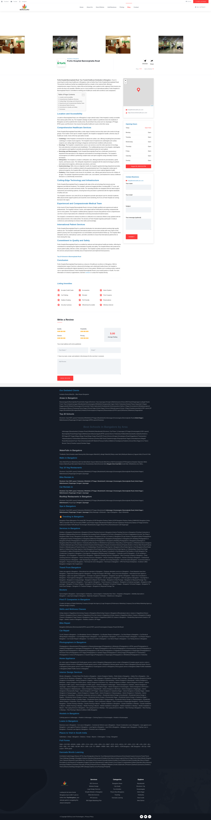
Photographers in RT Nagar (78, 652)
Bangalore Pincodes (77, 520)
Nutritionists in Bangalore (80, 532)
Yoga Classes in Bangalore (81, 617)
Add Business (111, 7)
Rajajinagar (136, 402)
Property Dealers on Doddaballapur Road (88, 547)
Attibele (111, 441)
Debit (63, 756)
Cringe (131, 758)
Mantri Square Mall (92, 462)
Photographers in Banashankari (69, 646)
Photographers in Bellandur (111, 646)
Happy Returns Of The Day (78, 756)
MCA (82, 746)
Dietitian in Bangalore (66, 532)
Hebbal (84, 410)
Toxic (61, 760)
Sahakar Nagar (85, 443)
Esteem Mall (63, 464)
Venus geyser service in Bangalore (125, 666)
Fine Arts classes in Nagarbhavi (100, 615)
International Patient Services (67, 105)
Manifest (90, 758)
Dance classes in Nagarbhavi (81, 615)
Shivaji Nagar (92, 408)
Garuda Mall (102, 462)
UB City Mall (82, 462)
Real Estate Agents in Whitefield (103, 549)
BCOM (78, 746)
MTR (112, 746)
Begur (77, 436)
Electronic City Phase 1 (110, 431)
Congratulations (127, 762)
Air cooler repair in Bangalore (68, 662)
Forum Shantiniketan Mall (89, 464)
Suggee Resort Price (102, 524)
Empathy (104, 758)
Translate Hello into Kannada (72, 522)
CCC (133, 744)
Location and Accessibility (66, 97)
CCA (87, 744)
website (87, 272)
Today (127, 127)
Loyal (76, 760)
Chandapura (118, 441)
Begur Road (83, 436)
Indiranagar (109, 418)
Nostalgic (72, 758)
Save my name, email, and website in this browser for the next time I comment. (81, 356)
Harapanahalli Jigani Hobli (110, 404)
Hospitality (83, 329)
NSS (61, 746)
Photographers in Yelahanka (139, 654)
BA (149, 744)
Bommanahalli (131, 434)
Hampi (88, 736)
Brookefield (67, 410)
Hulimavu (91, 438)
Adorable (139, 762)
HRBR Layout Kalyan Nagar (90, 522)
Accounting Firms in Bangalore (98, 534)
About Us (90, 7)
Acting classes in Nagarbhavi (68, 613)
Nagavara (100, 410)
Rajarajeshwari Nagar (123, 438)
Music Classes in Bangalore (137, 615)
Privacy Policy (89, 816)
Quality (59, 329)
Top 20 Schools (67, 414)
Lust (68, 762)
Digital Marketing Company (80, 603)
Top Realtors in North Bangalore (135, 551)
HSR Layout (145, 408)
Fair (124, 756)
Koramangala (91, 404)
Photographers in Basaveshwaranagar (90, 646)
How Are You (99, 756)
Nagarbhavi (133, 436)
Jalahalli (138, 434)
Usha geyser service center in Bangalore (80, 666)
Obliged (104, 764)
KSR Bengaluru (125, 746)
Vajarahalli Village (140, 404)
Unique (119, 762)
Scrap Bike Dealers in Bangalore (91, 536)
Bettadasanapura (144, 406)
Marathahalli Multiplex (106, 522)
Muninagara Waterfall (92, 454)
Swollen (147, 764)
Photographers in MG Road (95, 650)
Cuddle (106, 762)
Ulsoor (111, 434)
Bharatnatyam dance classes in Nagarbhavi (130, 613)
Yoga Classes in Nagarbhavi (98, 617)
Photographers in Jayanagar (73, 648)
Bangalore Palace (65, 520)
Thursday (128, 146)
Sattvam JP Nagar (137, 522)
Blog (128, 7)
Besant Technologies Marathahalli (85, 524)
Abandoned (99, 762)
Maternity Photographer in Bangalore (101, 538)
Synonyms (141, 764)
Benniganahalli (76, 410)
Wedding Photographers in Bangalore (125, 540)
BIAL (108, 746)
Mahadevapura (115, 408)
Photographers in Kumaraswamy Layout (128, 648)
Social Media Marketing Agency (141, 603)
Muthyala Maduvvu (127, 454)
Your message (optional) (133, 217)
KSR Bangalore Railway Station (103, 520)
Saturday (128, 155)
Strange (86, 766)
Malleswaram (87, 434)
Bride (134, 762)
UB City (144, 746)
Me (139, 760)
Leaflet (152, 105)
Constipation (79, 762)
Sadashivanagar (72, 404)
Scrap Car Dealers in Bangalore (111, 536)
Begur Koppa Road (94, 436)
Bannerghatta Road (74, 402)
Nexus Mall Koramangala (114, 462)
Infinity (124, 760)
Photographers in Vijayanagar (103, 654)
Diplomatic (121, 764)
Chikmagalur (101, 736)
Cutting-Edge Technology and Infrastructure (70, 101)
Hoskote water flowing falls (77, 454)
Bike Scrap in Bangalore (74, 536)
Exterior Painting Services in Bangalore (100, 532)
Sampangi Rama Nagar (80, 408)
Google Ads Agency (94, 603)
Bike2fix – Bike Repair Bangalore (79, 394)
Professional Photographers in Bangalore (101, 540)
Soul (135, 758)
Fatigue (86, 762)
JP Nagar (94, 418)
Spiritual (134, 764)
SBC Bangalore (135, 746)
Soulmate (75, 764)
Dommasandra (114, 406)
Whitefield (98, 404)
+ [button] (125, 80)
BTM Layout (117, 410)
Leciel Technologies (78, 816)
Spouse (66, 760)
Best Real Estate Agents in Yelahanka (78, 543)
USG (95, 744)
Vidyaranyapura (66, 438)
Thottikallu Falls (64, 454)
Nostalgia (78, 758)
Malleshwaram (116, 402)
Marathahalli (82, 404)
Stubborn (68, 764)
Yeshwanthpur (76, 438)
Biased (149, 762)
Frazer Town (63, 404)
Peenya (101, 441)
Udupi (69, 736)
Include (129, 760)
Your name (129, 183)
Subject (128, 206)
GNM (61, 744)
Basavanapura (108, 410)
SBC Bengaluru (88, 520)
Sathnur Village (124, 406)
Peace (99, 764)
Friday (127, 151)
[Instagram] (149, 816)
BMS (72, 746)
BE (137, 744)
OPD (83, 744)
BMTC (117, 746)
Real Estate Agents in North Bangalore (82, 549)
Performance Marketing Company (121, 603)
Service (59, 335)
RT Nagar (72, 436)
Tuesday (128, 137)
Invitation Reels (64, 394)
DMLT (108, 744)
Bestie (143, 758)
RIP (82, 766)
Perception (63, 762)
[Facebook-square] (141, 816)
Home (81, 7)
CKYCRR (67, 744)
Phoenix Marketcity (72, 462)
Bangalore (63, 627)
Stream (66, 766)
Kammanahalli (86, 441)
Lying (116, 758)
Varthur (106, 441)
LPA (141, 744)
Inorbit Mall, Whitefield (128, 464)
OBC (65, 746)
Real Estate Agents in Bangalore (110, 547)
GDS (129, 744)
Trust (142, 756)
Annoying (62, 764)
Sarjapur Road (83, 431)
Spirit (91, 766)
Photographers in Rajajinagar (130, 650)
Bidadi (71, 406)
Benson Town (66, 443)
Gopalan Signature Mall (139, 462)
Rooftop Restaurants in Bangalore (76, 496)
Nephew (84, 758)
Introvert (113, 756)
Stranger (77, 766)
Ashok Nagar (100, 408)
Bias (144, 762)
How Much (111, 758)
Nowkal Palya (130, 404)
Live (119, 760)
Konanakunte (134, 406)
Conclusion (62, 109)
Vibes (139, 758)
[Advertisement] (105, 23)
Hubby (90, 760)
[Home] (24, 7)
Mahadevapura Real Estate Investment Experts (80, 545)
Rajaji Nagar (78, 434)
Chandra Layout (75, 443)
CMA (86, 746)
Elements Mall (102, 464)
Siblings (66, 758)
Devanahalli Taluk (88, 406)
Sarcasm (92, 762)
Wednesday (129, 141)
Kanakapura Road (124, 436)
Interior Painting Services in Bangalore (124, 532)
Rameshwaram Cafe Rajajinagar (119, 524)
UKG (91, 744)
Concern (137, 756)
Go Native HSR (69, 524)
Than (61, 758)
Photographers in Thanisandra (136, 652)
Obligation (110, 764)
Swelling (71, 766)
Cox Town (144, 441)
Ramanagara (78, 406)
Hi (60, 756)
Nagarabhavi (139, 410)
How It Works (100, 7)
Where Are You (83, 760)
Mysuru (70, 408)
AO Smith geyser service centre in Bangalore (91, 662)
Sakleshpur (63, 736)
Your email (129, 195)
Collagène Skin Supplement (74, 564)
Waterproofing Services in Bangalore (77, 534)
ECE (112, 744)
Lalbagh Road (144, 402)
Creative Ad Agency (65, 603)
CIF (125, 744)
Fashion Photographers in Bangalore (79, 538)
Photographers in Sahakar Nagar (96, 652)
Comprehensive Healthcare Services (68, 99)
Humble (115, 760)
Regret (148, 758)
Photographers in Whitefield (121, 654)
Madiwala (131, 410)
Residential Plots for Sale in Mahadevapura (85, 551)
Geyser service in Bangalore (75, 664)
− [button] (125, 83)
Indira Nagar (85, 402)
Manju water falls (116, 454)
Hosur (123, 402)
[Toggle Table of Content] (82, 94)
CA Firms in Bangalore (114, 534)
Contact (136, 7)
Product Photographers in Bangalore (77, 540)
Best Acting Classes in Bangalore (107, 613)
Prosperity (107, 766)
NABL (78, 744)
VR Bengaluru (127, 462)
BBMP (98, 746)
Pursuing (100, 766)
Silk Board (120, 627)
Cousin (132, 756)
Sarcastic (81, 764)
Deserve (119, 756)
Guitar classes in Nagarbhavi (119, 615)
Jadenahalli (97, 406)
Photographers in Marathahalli (77, 650)
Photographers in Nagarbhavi (112, 650)
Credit (67, 756)
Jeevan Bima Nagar (135, 441)
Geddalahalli (105, 406)
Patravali (93, 764)
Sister (146, 760)
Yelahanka (122, 404)
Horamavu (101, 420)
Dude (115, 764)
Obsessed (107, 756)
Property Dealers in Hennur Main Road (134, 545)
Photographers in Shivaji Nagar (116, 652)
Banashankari (74, 431)
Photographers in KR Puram (107, 648)
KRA (100, 744)
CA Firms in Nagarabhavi (129, 534)
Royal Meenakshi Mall (74, 464)
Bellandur (124, 410)
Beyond (71, 760)
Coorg (108, 736)
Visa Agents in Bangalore (90, 553)
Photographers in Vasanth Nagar (84, 654)
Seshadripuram (135, 438)
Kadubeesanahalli (135, 408)
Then (146, 756)
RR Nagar (65, 436)
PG (69, 746)
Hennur (107, 408)
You (115, 762)
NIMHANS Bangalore (139, 520)
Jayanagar (102, 402)
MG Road (129, 402)
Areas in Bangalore (68, 398)
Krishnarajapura (91, 410)
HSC (145, 744)
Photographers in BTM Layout (128, 646)
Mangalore (76, 736)
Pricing (122, 7)
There (61, 766)
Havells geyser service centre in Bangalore (96, 664)
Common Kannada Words (104, 760)
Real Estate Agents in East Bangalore (132, 547)
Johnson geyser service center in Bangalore (123, 664)
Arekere (144, 434)
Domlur (97, 438)
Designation (90, 756)
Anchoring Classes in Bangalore (86, 613)
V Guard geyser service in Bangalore (103, 666)
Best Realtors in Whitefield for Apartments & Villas (104, 543)
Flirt (94, 760)
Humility (134, 760)
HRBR (103, 746)
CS (104, 744)
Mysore (94, 736)
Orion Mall (63, 462)
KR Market (94, 441)
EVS (116, 744)
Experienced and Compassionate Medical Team (71, 103)
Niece (142, 760)
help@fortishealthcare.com (135, 109)
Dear (126, 758)
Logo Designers (106, 603)
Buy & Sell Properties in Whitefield (130, 543)
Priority (87, 764)
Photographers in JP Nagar (90, 648)
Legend (121, 758)
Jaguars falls (137, 454)
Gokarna (82, 736)
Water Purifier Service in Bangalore (78, 668)
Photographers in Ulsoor (67, 654)
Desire (111, 762)
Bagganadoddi (64, 406)
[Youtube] (145, 816)
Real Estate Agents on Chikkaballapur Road (127, 549)
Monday (128, 132)
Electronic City (94, 402)
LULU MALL (139, 464)
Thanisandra (142, 436)
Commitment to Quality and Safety (68, 107)
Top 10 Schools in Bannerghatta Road (69, 256)
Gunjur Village (125, 408)
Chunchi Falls (146, 454)
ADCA (121, 744)
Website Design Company (67, 605)
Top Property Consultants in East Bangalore (112, 551)
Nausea (72, 762)
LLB (91, 746)
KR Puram (104, 436)
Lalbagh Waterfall (105, 454)
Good (127, 756)
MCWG (73, 744)
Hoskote (125, 441)
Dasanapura (63, 408)
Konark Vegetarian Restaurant (122, 522)
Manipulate (97, 758)
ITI (94, 746)
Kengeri (108, 402)
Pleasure (128, 764)
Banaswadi (69, 441)
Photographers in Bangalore (121, 538)
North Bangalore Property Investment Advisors (108, 545)
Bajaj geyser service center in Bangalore (116, 662)
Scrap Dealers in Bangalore (130, 536)
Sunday (128, 160)
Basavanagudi (64, 402)
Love (95, 766)
